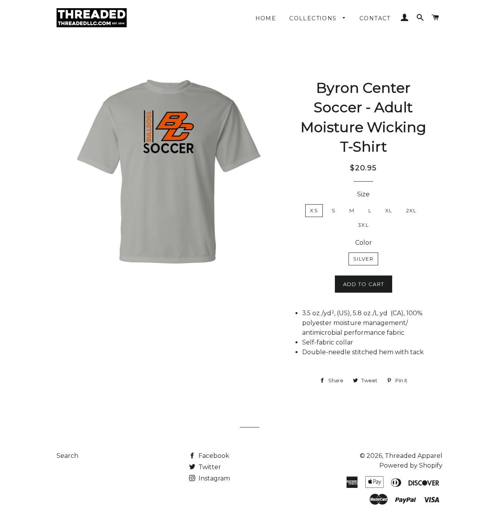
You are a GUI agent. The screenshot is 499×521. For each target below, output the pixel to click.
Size (363, 194)
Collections (314, 18)
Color (363, 242)
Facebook (213, 455)
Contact (375, 18)
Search (67, 455)
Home (265, 18)
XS (314, 210)
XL (389, 210)
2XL (411, 210)
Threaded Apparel (413, 455)
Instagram (213, 478)
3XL (363, 225)
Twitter (209, 467)
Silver (363, 259)
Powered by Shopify (410, 465)
